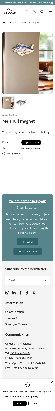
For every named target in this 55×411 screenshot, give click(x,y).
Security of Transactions (19, 324)
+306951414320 (23, 358)
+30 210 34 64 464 (20, 353)
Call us (30, 241)
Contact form (30, 251)
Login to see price (31, 142)
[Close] (52, 381)
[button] (8, 102)
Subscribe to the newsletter (25, 269)
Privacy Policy (32, 396)
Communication (14, 312)
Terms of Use (13, 318)
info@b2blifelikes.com (25, 368)
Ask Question (14, 153)
